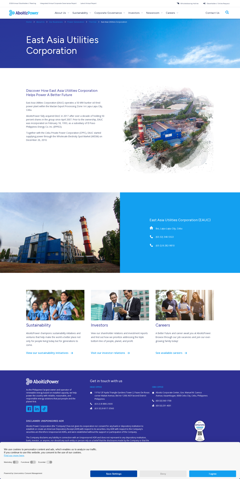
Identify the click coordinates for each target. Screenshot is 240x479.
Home (29, 22)
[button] (23, 3)
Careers (163, 325)
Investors (99, 325)
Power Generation (76, 22)
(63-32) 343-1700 (163, 400)
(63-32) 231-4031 (163, 405)
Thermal (93, 22)
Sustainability (38, 325)
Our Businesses (56, 22)
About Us (40, 22)
